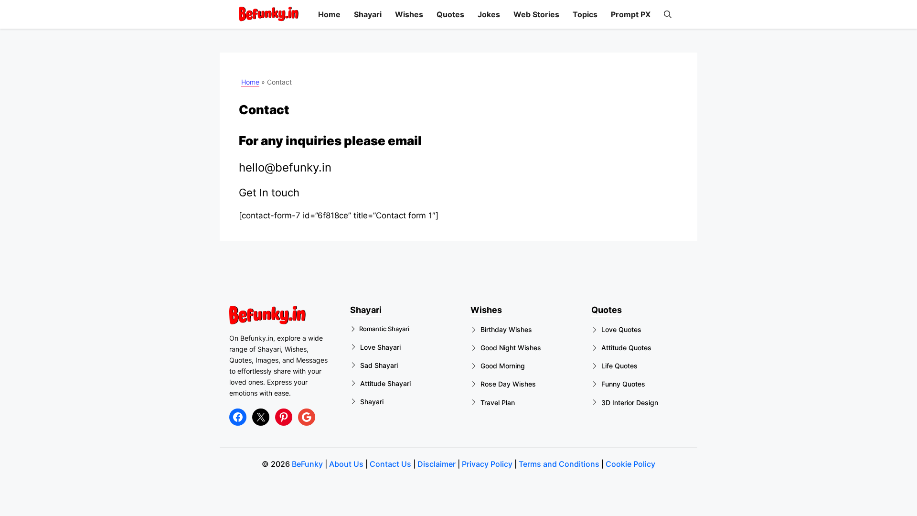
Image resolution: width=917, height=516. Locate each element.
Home (329, 14)
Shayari (368, 14)
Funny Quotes (623, 384)
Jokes (489, 14)
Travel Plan (497, 402)
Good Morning (502, 366)
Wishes (409, 14)
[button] (667, 14)
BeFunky (307, 464)
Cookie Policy (630, 464)
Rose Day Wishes (508, 384)
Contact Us (389, 464)
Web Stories (536, 14)
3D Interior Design (629, 402)
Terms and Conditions (559, 464)
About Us (346, 464)
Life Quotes (619, 366)
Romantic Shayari (384, 329)
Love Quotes (621, 329)
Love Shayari (380, 347)
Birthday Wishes (506, 329)
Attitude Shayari (385, 383)
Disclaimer (436, 464)
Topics (585, 14)
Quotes (450, 14)
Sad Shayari (379, 365)
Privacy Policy (487, 464)
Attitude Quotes (626, 348)
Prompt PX (630, 14)
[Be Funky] (269, 14)
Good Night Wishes (510, 348)
